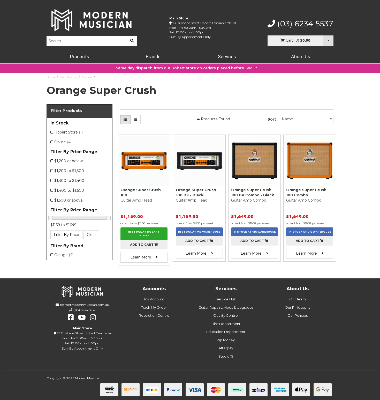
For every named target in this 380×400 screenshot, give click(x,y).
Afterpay (226, 348)
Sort (272, 119)
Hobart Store (68, 132)
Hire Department (225, 324)
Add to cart (142, 245)
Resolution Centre (154, 315)
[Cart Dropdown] (328, 40)
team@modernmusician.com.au (84, 305)
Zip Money (226, 340)
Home (51, 77)
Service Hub (226, 299)
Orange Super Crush (111, 77)
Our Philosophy (297, 307)
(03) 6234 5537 (304, 23)
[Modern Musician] (92, 20)
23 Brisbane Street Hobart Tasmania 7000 (204, 23)
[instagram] (93, 317)
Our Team (297, 299)
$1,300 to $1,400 (69, 180)
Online (63, 142)
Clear (91, 234)
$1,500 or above (68, 200)
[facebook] (71, 317)
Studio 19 (225, 356)
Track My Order (154, 307)
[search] (132, 41)
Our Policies (297, 315)
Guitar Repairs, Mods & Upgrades (226, 307)
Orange (87, 77)
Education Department (225, 332)
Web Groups (68, 77)
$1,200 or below (68, 161)
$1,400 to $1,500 (69, 190)
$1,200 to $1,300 (69, 170)
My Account (154, 299)
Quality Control (226, 315)
